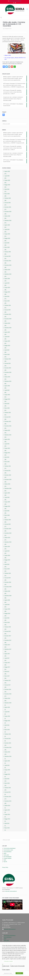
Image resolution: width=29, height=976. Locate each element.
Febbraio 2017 (7, 680)
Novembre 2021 (7, 425)
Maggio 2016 (7, 720)
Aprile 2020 (6, 510)
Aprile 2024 (6, 296)
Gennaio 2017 (7, 684)
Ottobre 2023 (7, 323)
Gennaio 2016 (7, 738)
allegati (6, 55)
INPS (5, 860)
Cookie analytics (6, 969)
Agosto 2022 (7, 385)
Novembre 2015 (7, 747)
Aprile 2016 (6, 725)
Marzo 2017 (7, 676)
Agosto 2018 (7, 600)
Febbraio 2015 (7, 787)
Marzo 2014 (7, 827)
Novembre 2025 (7, 211)
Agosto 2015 (7, 760)
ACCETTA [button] (19, 973)
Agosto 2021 (7, 439)
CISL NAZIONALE (7, 851)
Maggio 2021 (7, 452)
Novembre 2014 (7, 801)
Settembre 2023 (7, 327)
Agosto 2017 (7, 653)
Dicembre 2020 (7, 475)
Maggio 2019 (7, 559)
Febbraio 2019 (7, 573)
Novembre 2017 (7, 640)
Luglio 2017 (6, 658)
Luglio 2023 (6, 336)
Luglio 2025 (6, 229)
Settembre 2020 (7, 488)
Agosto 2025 (7, 224)
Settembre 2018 (7, 595)
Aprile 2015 (6, 778)
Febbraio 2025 (7, 251)
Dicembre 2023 (7, 314)
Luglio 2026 (6, 175)
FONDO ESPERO (7, 858)
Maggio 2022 (7, 399)
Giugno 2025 (7, 233)
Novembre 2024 (7, 265)
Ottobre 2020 (7, 484)
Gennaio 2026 (7, 202)
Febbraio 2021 (7, 466)
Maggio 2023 (7, 345)
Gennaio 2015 (7, 792)
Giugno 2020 (7, 501)
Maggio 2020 (7, 506)
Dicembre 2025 (7, 207)
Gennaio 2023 (7, 363)
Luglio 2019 (6, 550)
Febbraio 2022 (7, 412)
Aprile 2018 (6, 617)
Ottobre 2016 (7, 698)
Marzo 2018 (7, 622)
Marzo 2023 (7, 354)
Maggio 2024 (7, 291)
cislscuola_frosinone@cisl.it (15, 1)
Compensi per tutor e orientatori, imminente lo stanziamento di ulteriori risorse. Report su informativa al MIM (13, 99)
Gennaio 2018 (7, 631)
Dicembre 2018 (7, 582)
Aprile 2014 (6, 823)
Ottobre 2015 (7, 751)
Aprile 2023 (6, 350)
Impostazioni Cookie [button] (8, 973)
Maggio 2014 (7, 818)
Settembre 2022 (7, 381)
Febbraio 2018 (7, 626)
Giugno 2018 (7, 609)
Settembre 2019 (7, 542)
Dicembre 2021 (7, 421)
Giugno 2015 (7, 769)
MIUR (5, 853)
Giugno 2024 (7, 287)
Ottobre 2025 (7, 216)
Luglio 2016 (6, 711)
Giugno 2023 (7, 341)
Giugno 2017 (7, 662)
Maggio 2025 (7, 238)
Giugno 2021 (7, 448)
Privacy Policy (5, 867)
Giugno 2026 (7, 180)
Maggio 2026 (7, 184)
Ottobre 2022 (7, 376)
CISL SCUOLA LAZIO (8, 850)
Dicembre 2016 (7, 689)
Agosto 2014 (7, 810)
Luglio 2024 (6, 283)
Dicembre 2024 (7, 260)
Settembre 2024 (7, 274)
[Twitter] (15, 2)
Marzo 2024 (7, 300)
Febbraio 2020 (7, 519)
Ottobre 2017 (7, 644)
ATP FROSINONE (7, 856)
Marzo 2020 (7, 515)
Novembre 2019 (7, 533)
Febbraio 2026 (7, 198)
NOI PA (5, 861)
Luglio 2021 (6, 443)
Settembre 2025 (7, 220)
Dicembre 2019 (7, 528)
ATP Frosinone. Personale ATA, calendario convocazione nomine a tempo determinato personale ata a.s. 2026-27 (12, 92)
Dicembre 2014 (7, 796)
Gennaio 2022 (7, 417)
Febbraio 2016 (7, 734)
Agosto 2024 (7, 278)
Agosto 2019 (7, 546)
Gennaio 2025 (7, 256)
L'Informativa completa (8, 961)
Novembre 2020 (7, 479)
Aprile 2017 (6, 671)
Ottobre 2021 (7, 430)
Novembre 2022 (7, 372)
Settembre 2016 (7, 702)
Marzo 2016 (7, 729)
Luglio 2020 (6, 497)
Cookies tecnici (5, 966)
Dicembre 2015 (7, 743)
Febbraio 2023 (7, 358)
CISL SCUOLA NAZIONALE (10, 848)
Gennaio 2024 (7, 309)
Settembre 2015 (7, 756)
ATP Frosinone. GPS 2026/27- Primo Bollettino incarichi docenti (13, 104)
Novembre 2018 (7, 586)
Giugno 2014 (7, 814)
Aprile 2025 (6, 242)
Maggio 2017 (7, 667)
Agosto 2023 (7, 332)
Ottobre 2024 (7, 269)
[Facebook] (13, 2)
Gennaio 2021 (7, 470)
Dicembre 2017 (7, 635)
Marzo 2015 (7, 783)
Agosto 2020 (7, 492)
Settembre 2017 (7, 649)
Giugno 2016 (7, 716)
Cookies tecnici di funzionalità (17, 966)
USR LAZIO (6, 855)
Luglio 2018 (6, 604)
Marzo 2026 (7, 193)
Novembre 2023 (7, 318)
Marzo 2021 (7, 461)
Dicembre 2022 (7, 367)
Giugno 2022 (7, 394)
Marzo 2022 (7, 408)
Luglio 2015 (6, 765)
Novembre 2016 (7, 693)
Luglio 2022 (6, 390)
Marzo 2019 (7, 568)
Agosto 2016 (7, 707)
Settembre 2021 (7, 434)
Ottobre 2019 (7, 537)
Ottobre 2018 (7, 591)
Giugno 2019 (7, 555)
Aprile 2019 (6, 564)
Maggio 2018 (7, 613)
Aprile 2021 (6, 457)
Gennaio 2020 (7, 524)
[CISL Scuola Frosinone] (14, 9)
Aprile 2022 (6, 403)
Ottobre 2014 (7, 805)
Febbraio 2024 (7, 305)
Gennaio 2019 (7, 577)
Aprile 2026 (6, 189)
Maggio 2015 (7, 774)
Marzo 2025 (7, 247)
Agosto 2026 (7, 171)
